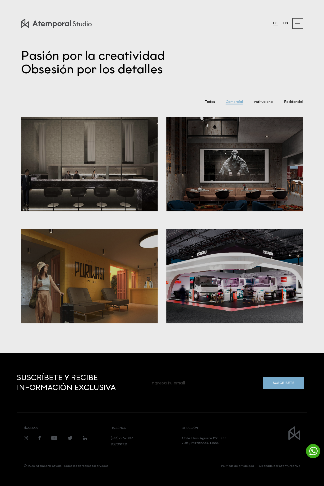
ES (275, 23)
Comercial (234, 101)
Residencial (293, 101)
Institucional (263, 101)
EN (285, 23)
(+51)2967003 (122, 438)
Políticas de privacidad (237, 466)
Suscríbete (283, 383)
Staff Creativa (289, 466)
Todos (210, 101)
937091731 (119, 444)
